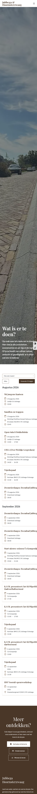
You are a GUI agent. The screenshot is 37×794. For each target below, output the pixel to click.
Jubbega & (12, 3)
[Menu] (34, 3)
